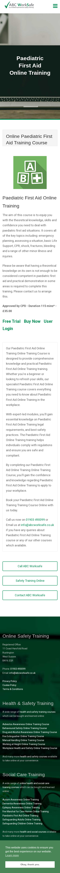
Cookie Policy (9, 685)
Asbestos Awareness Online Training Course (25, 724)
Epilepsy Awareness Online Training (21, 807)
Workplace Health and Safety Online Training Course (29, 748)
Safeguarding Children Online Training (22, 823)
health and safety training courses (38, 712)
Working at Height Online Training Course (23, 744)
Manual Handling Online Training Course (23, 740)
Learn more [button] (12, 855)
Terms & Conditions (12, 689)
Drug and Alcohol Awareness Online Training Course (29, 732)
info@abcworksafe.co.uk (37, 525)
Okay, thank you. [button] (30, 864)
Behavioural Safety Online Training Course (24, 728)
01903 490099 (35, 519)
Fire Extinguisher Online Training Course (23, 736)
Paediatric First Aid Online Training (20, 815)
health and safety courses (33, 756)
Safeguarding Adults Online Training (21, 819)
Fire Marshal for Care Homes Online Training (25, 811)
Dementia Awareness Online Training (22, 803)
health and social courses (33, 831)
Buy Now (32, 321)
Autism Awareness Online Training (20, 799)
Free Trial (11, 321)
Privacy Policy (9, 681)
